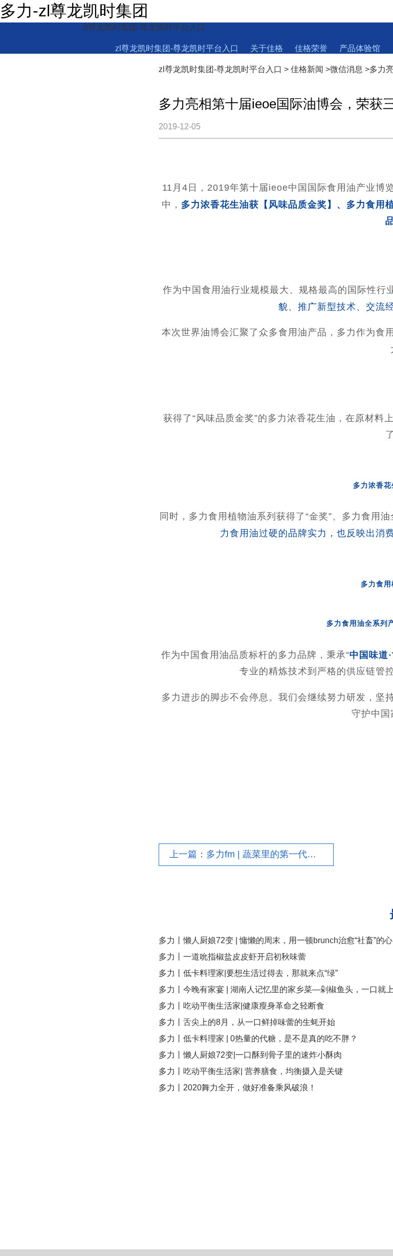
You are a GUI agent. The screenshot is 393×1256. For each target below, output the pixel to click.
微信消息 (346, 69)
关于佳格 (266, 48)
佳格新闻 (307, 69)
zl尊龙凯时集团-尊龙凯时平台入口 (143, 27)
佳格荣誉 (311, 48)
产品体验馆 (359, 48)
